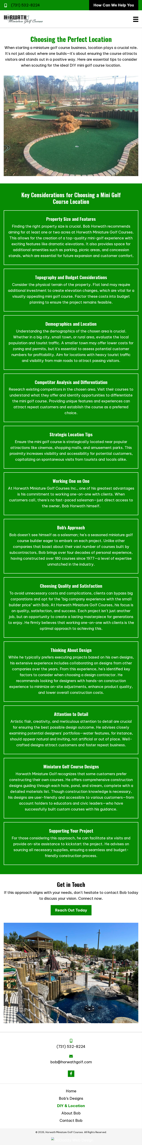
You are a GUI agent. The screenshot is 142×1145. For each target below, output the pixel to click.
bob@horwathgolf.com (71, 1062)
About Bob (71, 1113)
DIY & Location (71, 1105)
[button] (71, 1073)
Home (71, 1091)
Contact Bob (71, 1120)
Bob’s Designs (71, 1098)
